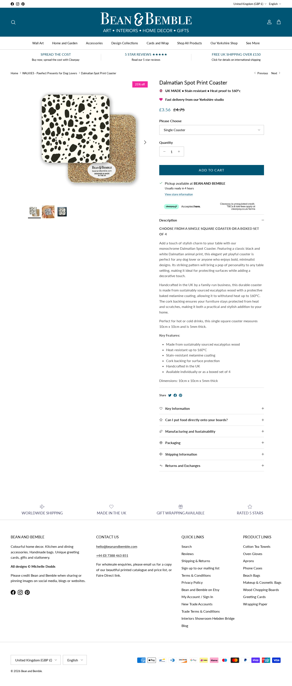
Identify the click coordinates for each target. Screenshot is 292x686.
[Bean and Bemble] (146, 22)
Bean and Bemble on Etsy (200, 590)
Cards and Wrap (158, 43)
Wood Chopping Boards (261, 590)
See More (253, 43)
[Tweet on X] (169, 395)
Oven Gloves (252, 554)
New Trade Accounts (196, 604)
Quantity (166, 142)
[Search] (13, 22)
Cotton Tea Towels (256, 546)
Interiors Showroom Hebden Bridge (207, 618)
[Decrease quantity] (163, 151)
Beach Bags (251, 575)
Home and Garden (64, 43)
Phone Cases (252, 568)
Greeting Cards (254, 597)
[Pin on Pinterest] (180, 395)
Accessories (94, 43)
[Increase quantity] (180, 151)
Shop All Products (189, 43)
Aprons (248, 561)
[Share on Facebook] (175, 395)
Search (186, 546)
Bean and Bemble (31, 671)
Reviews (187, 554)
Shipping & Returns (195, 561)
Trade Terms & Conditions (200, 611)
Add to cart (211, 170)
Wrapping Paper (255, 604)
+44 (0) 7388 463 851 (112, 555)
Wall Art (38, 43)
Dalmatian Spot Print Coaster (98, 73)
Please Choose (170, 121)
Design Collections (124, 43)
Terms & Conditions (196, 575)
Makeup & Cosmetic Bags (262, 582)
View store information (179, 194)
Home (14, 73)
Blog (184, 626)
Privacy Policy (192, 582)
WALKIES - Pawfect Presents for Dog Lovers (49, 73)
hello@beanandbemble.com (116, 546)
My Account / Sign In (197, 597)
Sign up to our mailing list (200, 568)
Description (168, 220)
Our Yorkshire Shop (224, 43)
